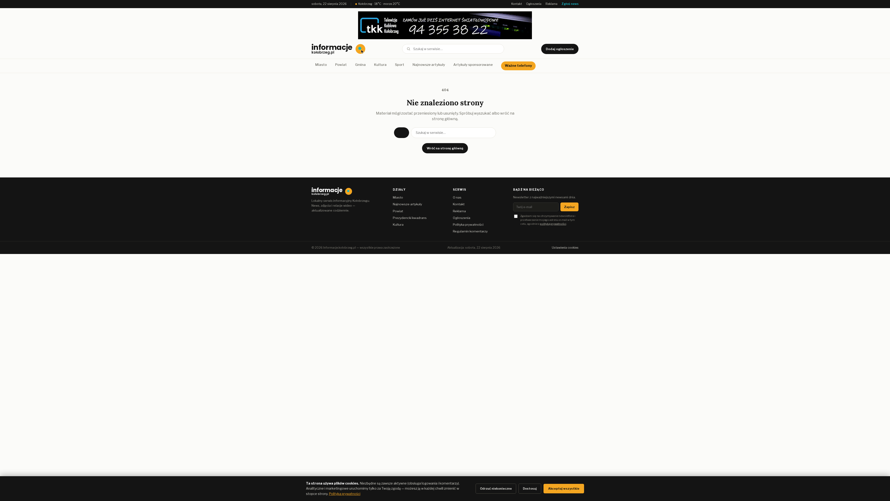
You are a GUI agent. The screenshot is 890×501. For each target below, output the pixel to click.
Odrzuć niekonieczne (496, 488)
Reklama (551, 4)
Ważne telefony (518, 66)
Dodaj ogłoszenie (560, 49)
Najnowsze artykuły (429, 65)
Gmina (360, 65)
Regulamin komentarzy (470, 231)
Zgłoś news (570, 4)
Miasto (321, 65)
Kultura (380, 65)
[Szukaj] (408, 49)
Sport (399, 65)
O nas (457, 197)
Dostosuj (530, 488)
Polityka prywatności (468, 224)
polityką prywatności (553, 223)
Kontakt (516, 4)
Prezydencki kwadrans (410, 218)
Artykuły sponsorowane (473, 65)
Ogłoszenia (533, 4)
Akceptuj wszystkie (563, 488)
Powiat (341, 65)
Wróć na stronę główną (445, 148)
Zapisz (569, 207)
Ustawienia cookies (565, 247)
